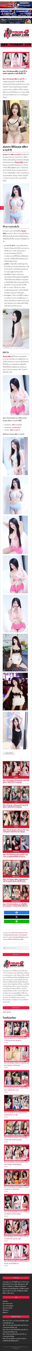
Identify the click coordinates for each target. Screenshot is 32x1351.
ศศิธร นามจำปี (17, 425)
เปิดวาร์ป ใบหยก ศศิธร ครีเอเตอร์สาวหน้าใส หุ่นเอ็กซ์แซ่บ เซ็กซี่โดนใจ (15, 880)
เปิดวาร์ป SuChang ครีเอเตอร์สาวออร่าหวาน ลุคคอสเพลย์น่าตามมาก (15, 855)
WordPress (15, 1348)
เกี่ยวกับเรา (6, 1310)
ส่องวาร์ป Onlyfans (8, 1306)
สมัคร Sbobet (7, 1012)
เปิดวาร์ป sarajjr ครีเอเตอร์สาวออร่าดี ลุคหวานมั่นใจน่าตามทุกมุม (16, 781)
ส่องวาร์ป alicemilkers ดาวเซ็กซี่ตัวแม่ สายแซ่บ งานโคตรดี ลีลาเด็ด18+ (15, 905)
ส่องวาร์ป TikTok (7, 1308)
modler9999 (16, 427)
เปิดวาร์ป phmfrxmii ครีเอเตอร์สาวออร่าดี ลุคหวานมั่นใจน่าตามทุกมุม (16, 831)
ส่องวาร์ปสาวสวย (7, 1303)
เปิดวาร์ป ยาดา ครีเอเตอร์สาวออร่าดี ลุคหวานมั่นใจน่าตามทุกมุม (15, 806)
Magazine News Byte (17, 1346)
